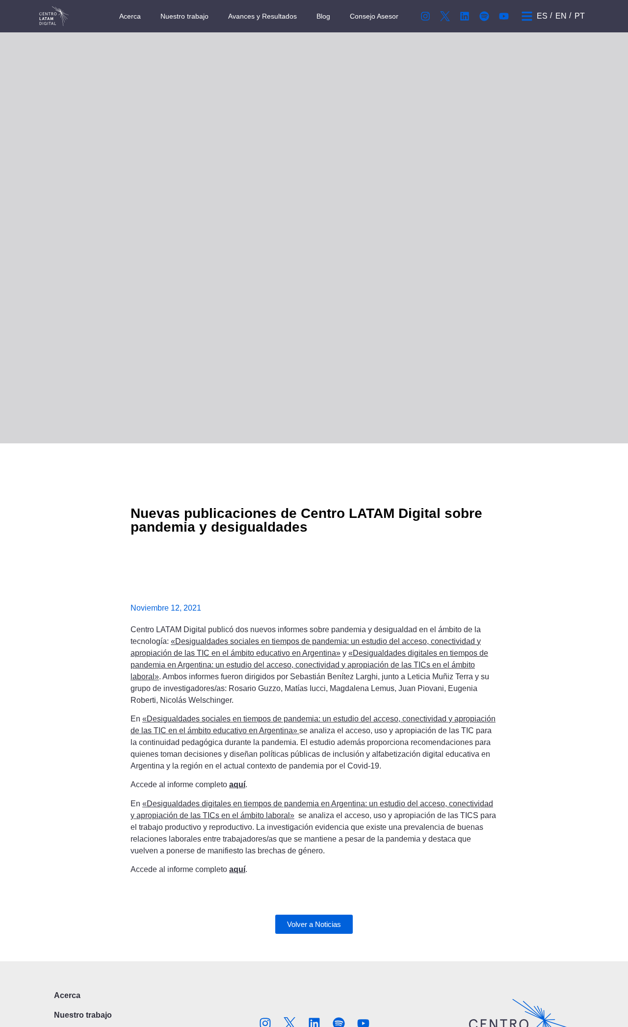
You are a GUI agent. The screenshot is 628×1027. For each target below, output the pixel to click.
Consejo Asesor (374, 16)
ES (542, 16)
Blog (323, 16)
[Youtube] (504, 16)
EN (561, 16)
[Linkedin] (464, 16)
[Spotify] (484, 16)
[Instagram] (425, 16)
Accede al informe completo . (189, 784)
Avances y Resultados (262, 16)
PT (580, 16)
